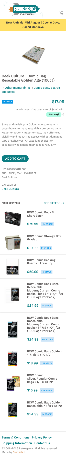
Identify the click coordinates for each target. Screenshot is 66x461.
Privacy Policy (42, 437)
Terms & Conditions (15, 437)
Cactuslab (19, 452)
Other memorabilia (17, 87)
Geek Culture (10, 188)
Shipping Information (17, 443)
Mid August (32, 22)
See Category (54, 203)
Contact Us (42, 443)
